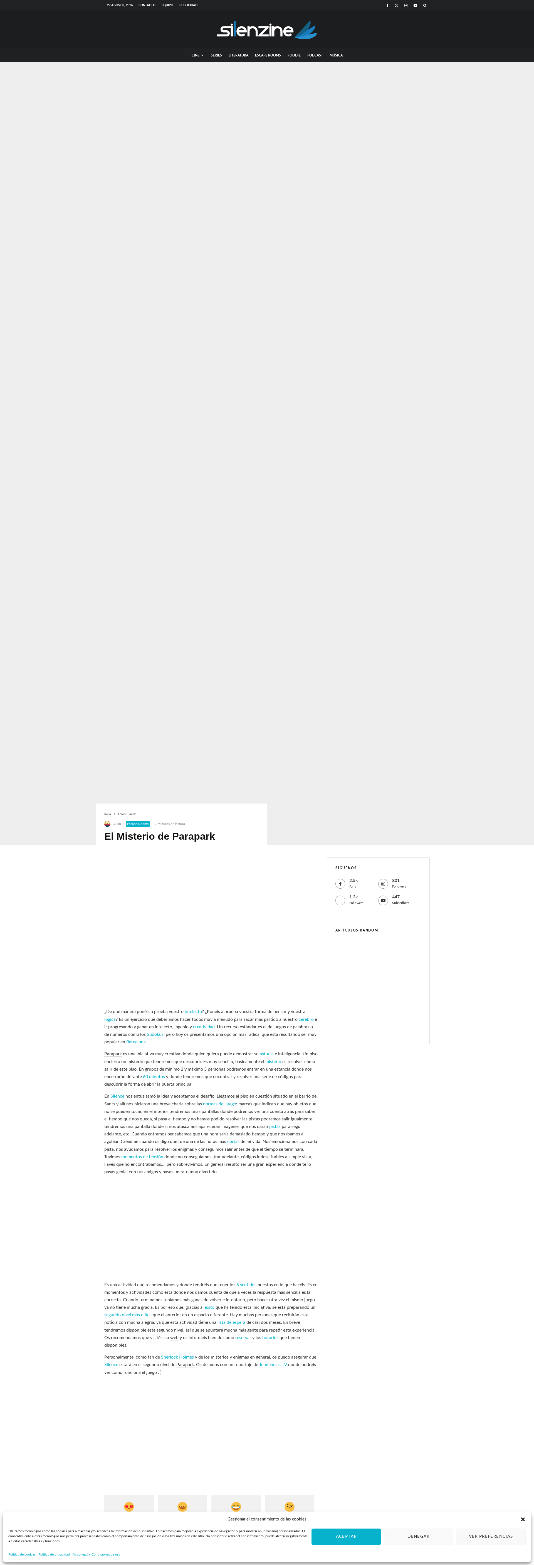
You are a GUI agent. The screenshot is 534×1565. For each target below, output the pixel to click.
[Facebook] (387, 5)
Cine (195, 55)
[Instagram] (406, 5)
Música (336, 55)
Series (216, 55)
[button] (523, 1519)
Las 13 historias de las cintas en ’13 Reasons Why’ (390, 976)
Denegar (418, 1536)
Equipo (167, 5)
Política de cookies (22, 1554)
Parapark (113, 1054)
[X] (396, 5)
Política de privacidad (54, 1554)
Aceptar (346, 1536)
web (174, 1337)
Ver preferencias (491, 1536)
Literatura (238, 55)
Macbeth (367, 1026)
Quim (117, 823)
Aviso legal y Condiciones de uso (96, 1554)
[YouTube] (415, 5)
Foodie (294, 55)
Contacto (147, 5)
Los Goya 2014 (373, 1001)
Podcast (315, 55)
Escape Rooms (268, 55)
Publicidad (188, 5)
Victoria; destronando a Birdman (382, 950)
